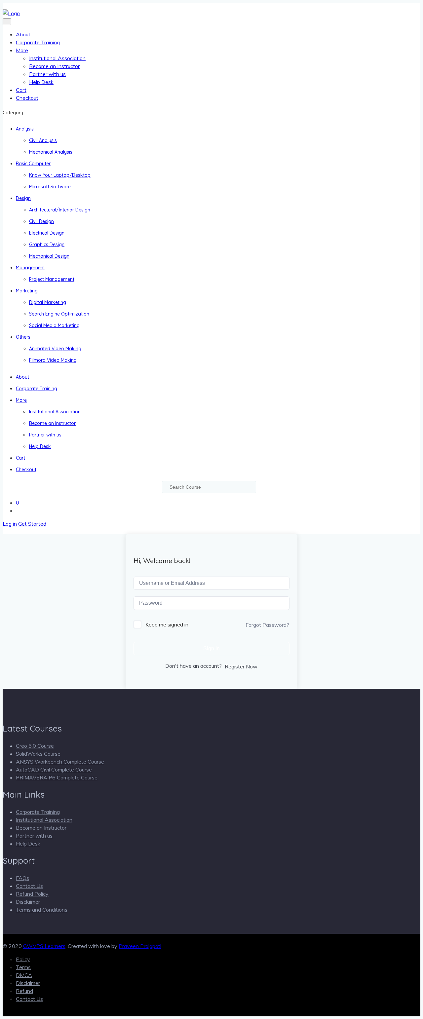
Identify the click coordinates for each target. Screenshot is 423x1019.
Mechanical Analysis (50, 152)
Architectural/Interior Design (59, 210)
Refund (24, 991)
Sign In (211, 648)
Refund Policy (32, 893)
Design (23, 198)
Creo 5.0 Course (35, 745)
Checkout (27, 97)
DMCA (24, 975)
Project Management (51, 279)
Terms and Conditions (41, 909)
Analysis (25, 129)
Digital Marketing (47, 302)
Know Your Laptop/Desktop (60, 175)
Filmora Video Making (53, 360)
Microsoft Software (50, 187)
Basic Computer (33, 164)
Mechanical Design (49, 256)
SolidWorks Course (38, 753)
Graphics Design (46, 244)
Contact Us (29, 886)
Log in (10, 523)
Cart (21, 90)
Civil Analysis (43, 140)
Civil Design (41, 221)
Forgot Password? (267, 625)
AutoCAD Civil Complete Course (54, 769)
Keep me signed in (166, 624)
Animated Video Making (55, 349)
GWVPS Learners (44, 946)
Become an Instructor (54, 66)
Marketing (27, 291)
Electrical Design (46, 233)
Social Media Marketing (54, 325)
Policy (23, 959)
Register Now (241, 666)
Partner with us (47, 74)
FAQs (22, 878)
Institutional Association (57, 58)
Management (30, 268)
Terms (23, 967)
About (23, 34)
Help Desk (41, 82)
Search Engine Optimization (59, 314)
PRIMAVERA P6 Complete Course (56, 777)
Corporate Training (38, 42)
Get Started (32, 523)
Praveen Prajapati (140, 946)
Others (23, 337)
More (22, 50)
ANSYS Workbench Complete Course (60, 761)
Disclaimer (28, 901)
